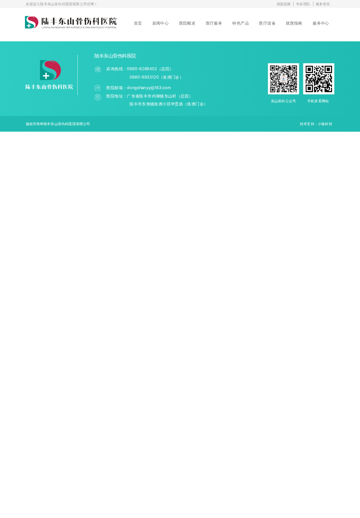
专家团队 (303, 4)
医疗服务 (214, 22)
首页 (138, 22)
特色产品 (240, 22)
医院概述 (187, 22)
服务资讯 (323, 4)
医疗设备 (267, 22)
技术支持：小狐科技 (316, 123)
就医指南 (284, 4)
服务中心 (321, 22)
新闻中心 (160, 22)
